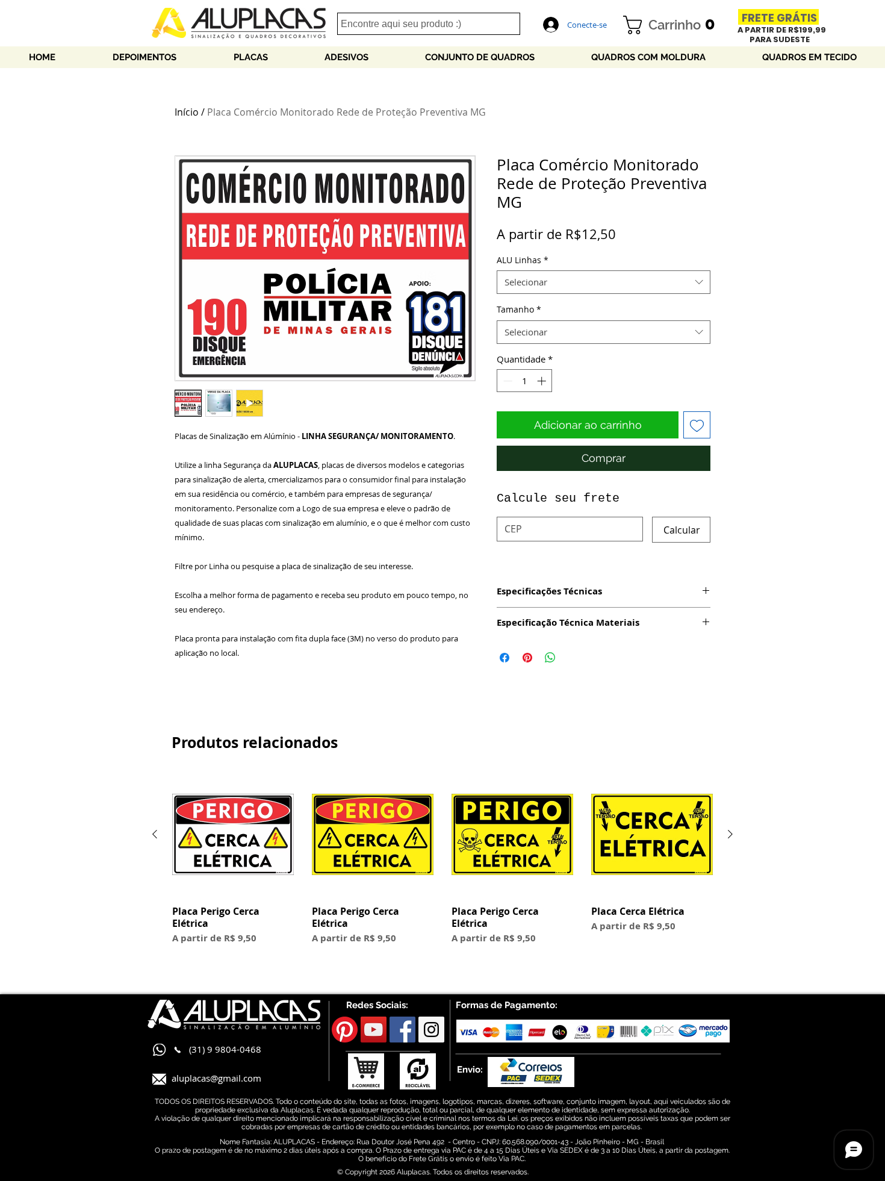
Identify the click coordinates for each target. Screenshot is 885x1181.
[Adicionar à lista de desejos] (696, 424)
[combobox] (603, 282)
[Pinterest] (345, 1029)
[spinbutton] (525, 381)
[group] (443, 871)
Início (187, 112)
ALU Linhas (522, 260)
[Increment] (543, 381)
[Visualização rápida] (233, 835)
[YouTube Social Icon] (374, 1029)
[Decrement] (506, 381)
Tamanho (519, 309)
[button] (673, 25)
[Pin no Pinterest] (527, 657)
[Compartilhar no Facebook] (504, 657)
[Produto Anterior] (155, 834)
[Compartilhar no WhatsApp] (550, 657)
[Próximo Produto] (730, 834)
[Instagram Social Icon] (431, 1029)
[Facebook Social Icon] (402, 1029)
